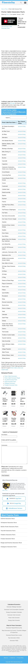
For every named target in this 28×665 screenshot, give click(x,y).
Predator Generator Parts (8, 534)
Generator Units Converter (14, 615)
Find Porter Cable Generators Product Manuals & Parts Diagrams (14, 112)
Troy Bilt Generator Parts (8, 530)
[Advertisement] (15, 39)
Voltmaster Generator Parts (9, 522)
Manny (7, 14)
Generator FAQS (14, 640)
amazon (20, 126)
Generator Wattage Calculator (14, 606)
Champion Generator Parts (8, 546)
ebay (24, 126)
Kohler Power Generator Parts (9, 526)
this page (12, 103)
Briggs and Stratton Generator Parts (11, 542)
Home (2, 9)
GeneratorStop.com (17, 662)
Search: (8, 117)
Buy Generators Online (14, 637)
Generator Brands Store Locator (14, 635)
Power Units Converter (14, 617)
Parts (6, 9)
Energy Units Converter (14, 620)
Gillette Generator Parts (8, 518)
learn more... (5, 490)
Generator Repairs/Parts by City (14, 627)
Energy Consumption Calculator (14, 612)
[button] (16, 122)
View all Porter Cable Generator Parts (6, 27)
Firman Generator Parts (8, 538)
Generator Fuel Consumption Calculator (14, 609)
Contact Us (13, 657)
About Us (6, 657)
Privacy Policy (20, 657)
